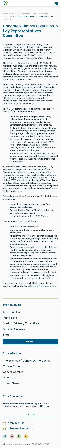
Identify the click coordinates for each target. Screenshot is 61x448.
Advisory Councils (14, 329)
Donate (29, 341)
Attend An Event (13, 312)
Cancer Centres (13, 372)
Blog (6, 334)
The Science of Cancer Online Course (27, 360)
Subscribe (31, 414)
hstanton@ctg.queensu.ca (43, 285)
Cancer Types (11, 366)
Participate (10, 317)
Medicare (9, 377)
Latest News (11, 383)
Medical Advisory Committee (21, 323)
